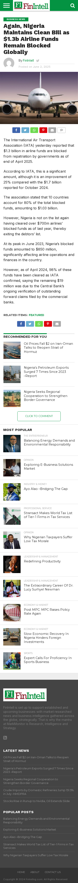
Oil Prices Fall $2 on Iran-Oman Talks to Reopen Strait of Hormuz (48, 348)
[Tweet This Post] (25, 129)
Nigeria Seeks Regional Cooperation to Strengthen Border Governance (45, 396)
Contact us (53, 872)
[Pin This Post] (43, 129)
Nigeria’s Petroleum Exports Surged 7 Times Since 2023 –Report (46, 372)
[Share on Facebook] (16, 129)
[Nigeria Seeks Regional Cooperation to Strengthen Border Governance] (12, 398)
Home (21, 872)
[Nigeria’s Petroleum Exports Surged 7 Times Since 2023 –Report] (12, 374)
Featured (36, 315)
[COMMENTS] (61, 129)
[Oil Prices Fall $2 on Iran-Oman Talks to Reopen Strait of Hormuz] (12, 350)
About (34, 872)
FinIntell (28, 60)
